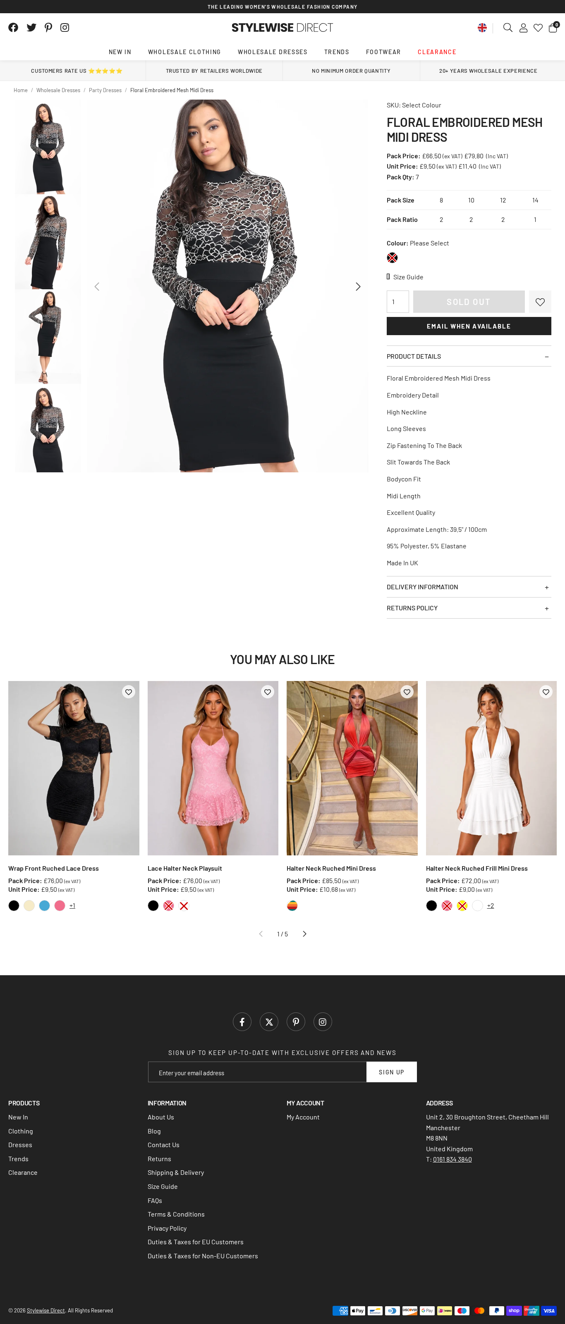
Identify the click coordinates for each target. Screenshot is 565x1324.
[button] (553, 27)
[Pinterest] (48, 28)
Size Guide (163, 1186)
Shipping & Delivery (176, 1172)
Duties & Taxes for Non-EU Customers (203, 1256)
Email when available (469, 326)
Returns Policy (412, 608)
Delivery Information (422, 587)
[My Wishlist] (538, 27)
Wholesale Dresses (273, 51)
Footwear (383, 51)
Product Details (414, 356)
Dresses (20, 1144)
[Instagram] (65, 28)
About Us (161, 1117)
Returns (159, 1158)
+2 (490, 905)
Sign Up (392, 1072)
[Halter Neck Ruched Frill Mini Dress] (491, 768)
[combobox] (508, 27)
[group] (227, 286)
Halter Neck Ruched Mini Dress (331, 868)
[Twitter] (31, 28)
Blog (154, 1131)
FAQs (155, 1200)
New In (120, 51)
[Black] (392, 257)
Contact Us (164, 1144)
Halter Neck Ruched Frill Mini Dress (477, 868)
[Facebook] (13, 28)
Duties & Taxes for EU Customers (196, 1241)
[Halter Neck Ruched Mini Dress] (352, 768)
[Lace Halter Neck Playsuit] (213, 768)
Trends (337, 51)
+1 (72, 905)
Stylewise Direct (282, 27)
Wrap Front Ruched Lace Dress (53, 868)
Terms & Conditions (176, 1214)
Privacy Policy (167, 1228)
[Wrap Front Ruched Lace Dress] (73, 768)
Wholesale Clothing (184, 51)
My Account (303, 1117)
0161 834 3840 (452, 1159)
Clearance (437, 51)
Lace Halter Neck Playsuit (185, 868)
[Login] (523, 27)
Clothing (20, 1131)
